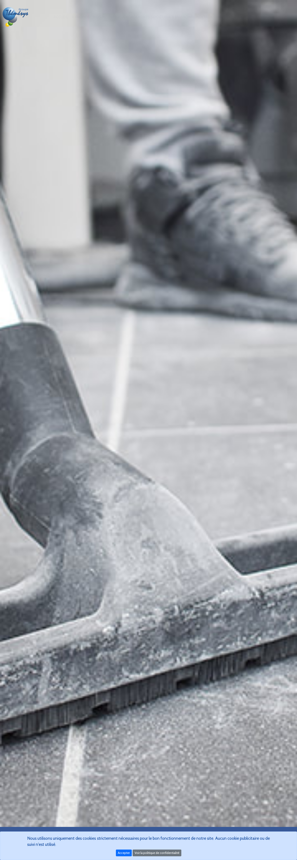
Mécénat (224, 17)
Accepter (124, 853)
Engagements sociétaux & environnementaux (168, 17)
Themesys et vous (253, 17)
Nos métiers (105, 17)
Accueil (60, 17)
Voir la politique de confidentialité (157, 853)
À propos (81, 17)
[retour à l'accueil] (16, 17)
